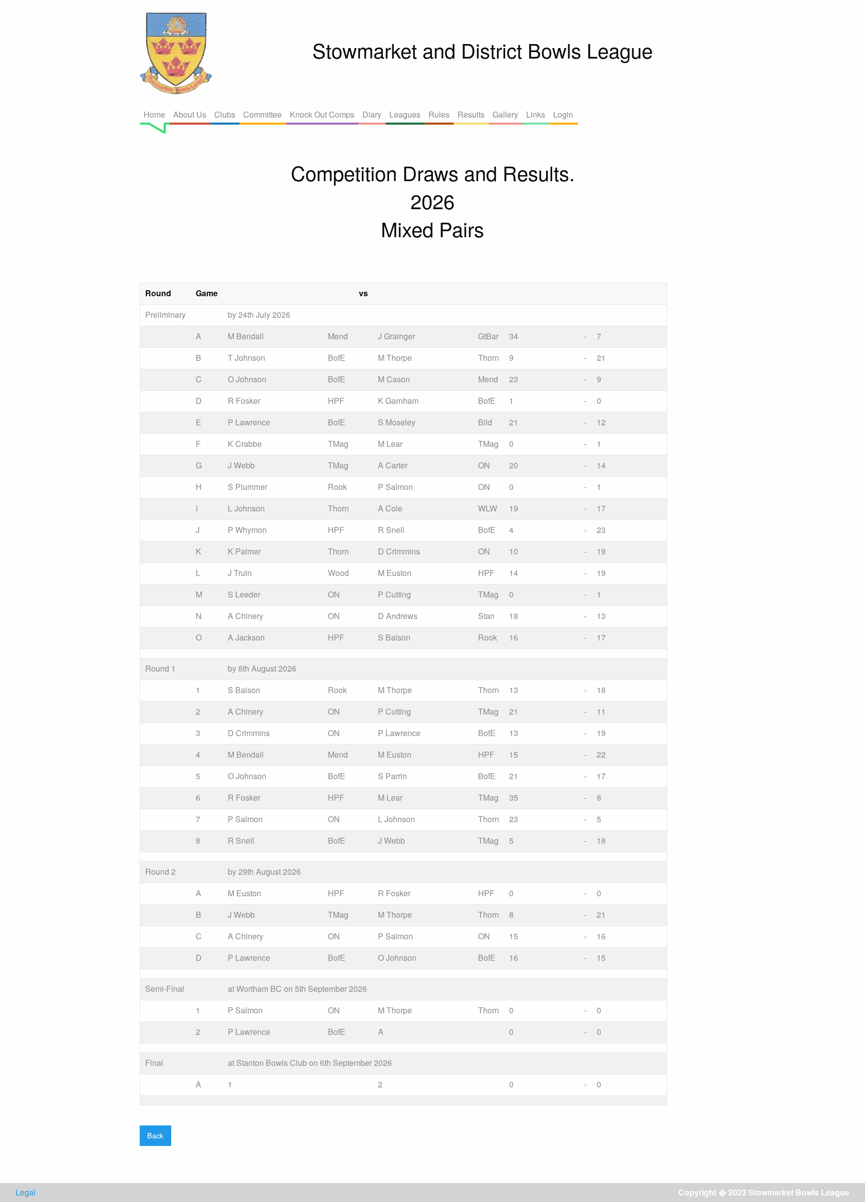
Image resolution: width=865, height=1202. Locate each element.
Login (563, 114)
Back (155, 1135)
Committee (262, 114)
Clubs (224, 114)
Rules (439, 114)
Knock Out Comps (322, 114)
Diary (371, 114)
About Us (189, 114)
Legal (26, 1192)
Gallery (505, 114)
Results (471, 114)
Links (535, 114)
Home (154, 114)
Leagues (404, 114)
